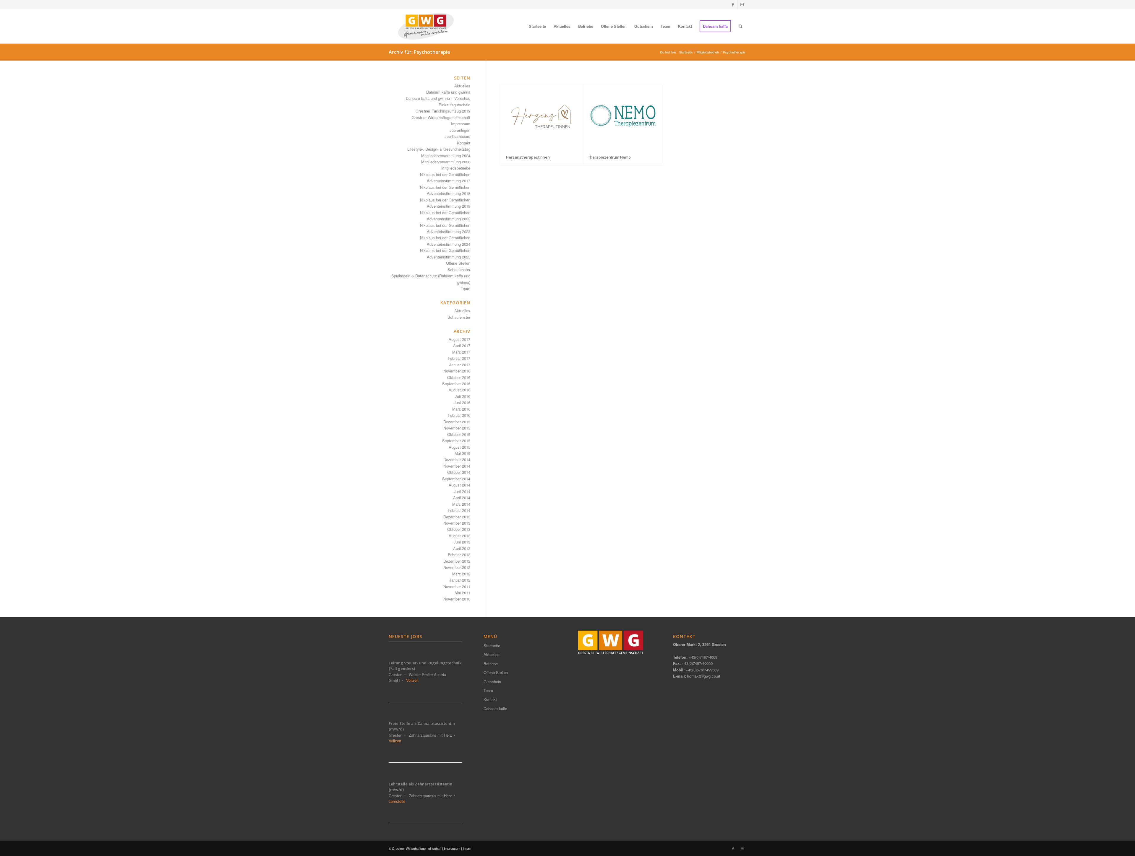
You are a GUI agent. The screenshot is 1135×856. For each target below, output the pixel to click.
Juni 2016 (462, 402)
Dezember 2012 (456, 561)
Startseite (492, 645)
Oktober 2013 (458, 529)
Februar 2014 (459, 510)
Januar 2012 (459, 580)
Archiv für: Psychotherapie (419, 52)
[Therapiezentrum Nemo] (623, 116)
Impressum (460, 123)
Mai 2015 (462, 453)
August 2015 (459, 447)
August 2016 (459, 390)
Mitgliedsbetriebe (455, 168)
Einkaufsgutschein (454, 105)
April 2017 (461, 345)
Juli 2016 (462, 396)
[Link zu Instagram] (741, 4)
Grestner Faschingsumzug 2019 (443, 111)
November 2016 (456, 371)
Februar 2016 (459, 415)
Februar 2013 (459, 554)
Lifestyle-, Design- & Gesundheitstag (438, 149)
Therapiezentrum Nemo (609, 157)
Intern (467, 848)
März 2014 (461, 504)
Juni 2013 (462, 542)
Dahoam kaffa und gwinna (448, 92)
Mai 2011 (462, 592)
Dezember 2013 (456, 517)
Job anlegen (460, 130)
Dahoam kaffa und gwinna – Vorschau (438, 98)
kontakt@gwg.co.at (703, 676)
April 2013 (461, 548)
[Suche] (740, 26)
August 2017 (459, 339)
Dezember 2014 (456, 459)
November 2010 (456, 599)
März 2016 (461, 409)
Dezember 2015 (456, 421)
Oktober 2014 (458, 472)
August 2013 (459, 535)
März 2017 (461, 352)
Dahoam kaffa (495, 708)
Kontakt (463, 143)
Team (465, 288)
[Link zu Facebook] (733, 4)
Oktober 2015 (458, 434)
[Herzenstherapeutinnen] (541, 116)
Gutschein (492, 681)
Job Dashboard (457, 136)
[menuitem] (537, 26)
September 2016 (456, 383)
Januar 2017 (459, 364)
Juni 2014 (462, 491)
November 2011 (456, 586)
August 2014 (459, 485)
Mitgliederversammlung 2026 (445, 162)
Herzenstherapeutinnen (528, 157)
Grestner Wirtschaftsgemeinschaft (441, 117)
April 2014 (461, 497)
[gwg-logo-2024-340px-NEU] (426, 26)
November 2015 (456, 428)
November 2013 (456, 523)
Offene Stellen (458, 263)
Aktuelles (462, 86)
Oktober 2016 (458, 377)
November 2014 (456, 466)
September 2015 (456, 440)
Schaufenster (458, 269)
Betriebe (491, 663)
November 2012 (456, 567)
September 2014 (456, 478)
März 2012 (461, 574)
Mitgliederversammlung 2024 (445, 155)
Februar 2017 (459, 358)
